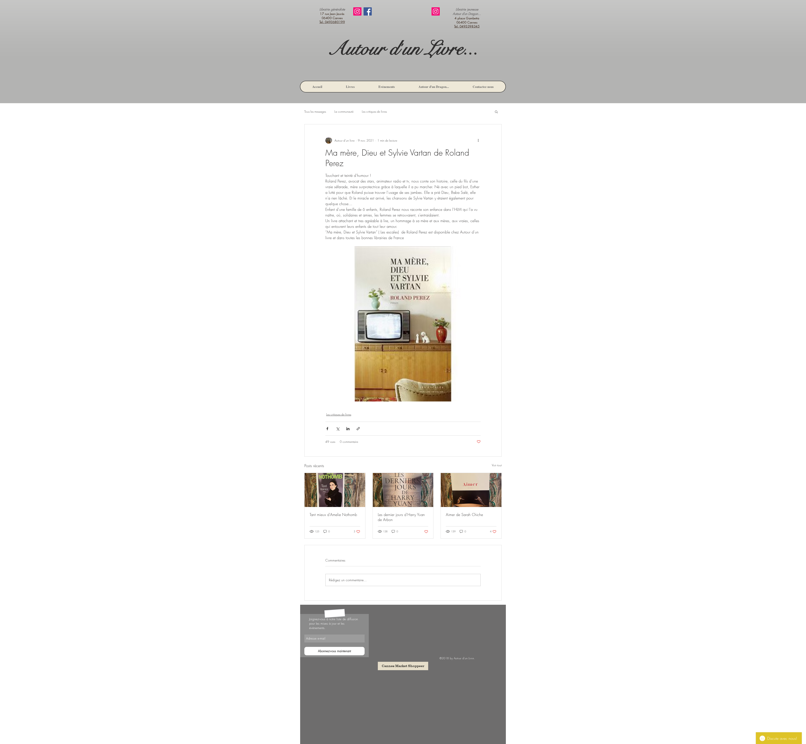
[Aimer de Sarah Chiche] (471, 490)
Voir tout (497, 465)
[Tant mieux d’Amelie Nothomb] (335, 490)
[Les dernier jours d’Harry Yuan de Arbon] (403, 490)
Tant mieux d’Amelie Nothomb (333, 514)
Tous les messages (315, 111)
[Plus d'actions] (478, 140)
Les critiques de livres (374, 111)
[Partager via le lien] (358, 429)
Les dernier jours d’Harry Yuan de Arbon (401, 517)
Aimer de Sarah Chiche (464, 514)
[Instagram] (357, 11)
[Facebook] (368, 11)
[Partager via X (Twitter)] (338, 429)
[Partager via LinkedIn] (348, 429)
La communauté (343, 111)
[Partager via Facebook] (327, 429)
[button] (496, 111)
